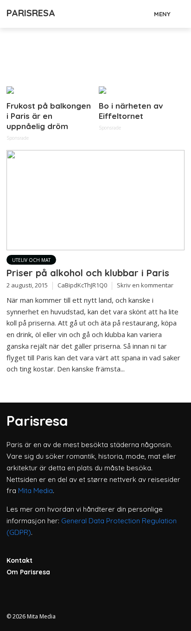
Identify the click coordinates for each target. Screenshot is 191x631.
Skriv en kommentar (145, 285)
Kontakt (19, 560)
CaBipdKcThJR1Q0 (82, 285)
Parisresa (30, 13)
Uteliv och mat (31, 260)
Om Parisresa (28, 572)
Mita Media (35, 490)
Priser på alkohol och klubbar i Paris (87, 273)
